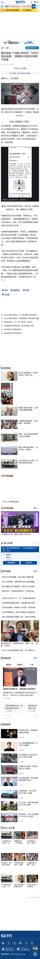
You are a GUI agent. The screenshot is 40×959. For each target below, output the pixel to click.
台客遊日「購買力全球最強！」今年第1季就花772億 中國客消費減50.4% (6, 864)
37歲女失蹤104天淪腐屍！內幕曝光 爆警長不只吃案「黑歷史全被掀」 (32, 886)
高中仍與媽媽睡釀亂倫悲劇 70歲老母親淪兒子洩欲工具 (19, 886)
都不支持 (9, 560)
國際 (34, 6)
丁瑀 (31, 664)
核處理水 (24, 125)
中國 (13, 132)
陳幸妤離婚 (26, 6)
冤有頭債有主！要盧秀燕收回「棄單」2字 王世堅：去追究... (20, 644)
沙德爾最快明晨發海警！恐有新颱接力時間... (19, 326)
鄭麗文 (20, 664)
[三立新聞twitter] (26, 943)
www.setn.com (20, 954)
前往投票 (29, 562)
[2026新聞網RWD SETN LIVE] (2, 2)
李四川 (8, 557)
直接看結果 (11, 562)
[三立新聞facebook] (9, 943)
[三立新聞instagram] (14, 943)
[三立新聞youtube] (3, 943)
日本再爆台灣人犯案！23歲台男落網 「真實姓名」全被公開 (6, 842)
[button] (31, 2)
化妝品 (16, 108)
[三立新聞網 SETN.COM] (2, 6)
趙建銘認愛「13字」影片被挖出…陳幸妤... (18, 322)
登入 (37, 2)
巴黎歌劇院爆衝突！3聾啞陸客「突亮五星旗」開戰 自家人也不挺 (19, 864)
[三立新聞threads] (32, 943)
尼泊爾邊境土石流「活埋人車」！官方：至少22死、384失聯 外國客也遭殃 (32, 842)
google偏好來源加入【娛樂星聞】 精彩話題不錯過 (21, 318)
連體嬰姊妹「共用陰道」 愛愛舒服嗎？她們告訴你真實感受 (19, 842)
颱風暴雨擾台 (15, 6)
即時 (7, 6)
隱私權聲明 (5, 954)
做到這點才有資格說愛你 (12, 329)
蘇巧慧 (8, 555)
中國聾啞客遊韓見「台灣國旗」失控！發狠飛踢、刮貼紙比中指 (31, 864)
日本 (5, 108)
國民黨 (8, 664)
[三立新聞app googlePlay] (23, 949)
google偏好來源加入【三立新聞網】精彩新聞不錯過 (21, 315)
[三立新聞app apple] (8, 949)
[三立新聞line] (20, 943)
